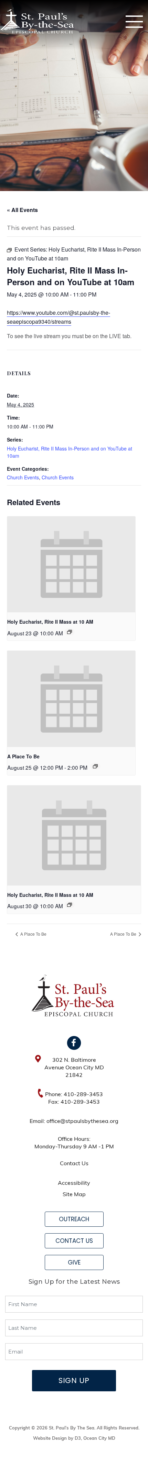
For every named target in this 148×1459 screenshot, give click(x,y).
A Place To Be (23, 756)
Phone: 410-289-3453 (74, 1095)
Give (74, 1262)
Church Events (23, 477)
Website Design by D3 (57, 1438)
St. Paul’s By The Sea (71, 1428)
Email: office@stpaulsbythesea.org (74, 1121)
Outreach (74, 1219)
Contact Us (74, 1164)
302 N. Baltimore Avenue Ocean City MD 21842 (74, 1068)
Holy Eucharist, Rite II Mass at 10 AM (50, 621)
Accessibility (74, 1183)
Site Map (74, 1195)
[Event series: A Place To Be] (95, 766)
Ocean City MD (99, 1438)
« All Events (22, 210)
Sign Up (74, 1380)
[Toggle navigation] (134, 21)
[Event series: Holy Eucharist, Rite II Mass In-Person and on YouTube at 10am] (69, 632)
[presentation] (71, 564)
